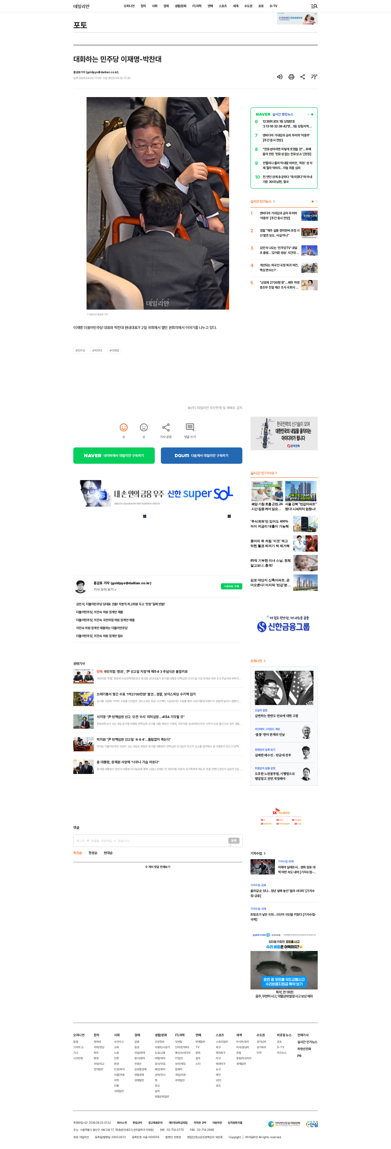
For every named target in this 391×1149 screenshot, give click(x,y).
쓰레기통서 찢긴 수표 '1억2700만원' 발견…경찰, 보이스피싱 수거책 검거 (146, 694)
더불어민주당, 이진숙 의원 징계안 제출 (99, 612)
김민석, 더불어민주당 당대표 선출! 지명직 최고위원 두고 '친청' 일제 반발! (120, 604)
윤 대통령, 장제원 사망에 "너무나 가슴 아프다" (128, 762)
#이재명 (114, 350)
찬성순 (93, 853)
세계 (235, 6)
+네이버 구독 (231, 586)
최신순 (77, 853)
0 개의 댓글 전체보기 (157, 867)
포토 (261, 6)
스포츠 (223, 6)
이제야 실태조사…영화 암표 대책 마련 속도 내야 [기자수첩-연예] (297, 872)
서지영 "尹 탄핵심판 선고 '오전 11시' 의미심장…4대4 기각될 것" (141, 716)
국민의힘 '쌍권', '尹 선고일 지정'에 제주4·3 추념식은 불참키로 (142, 671)
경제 (166, 6)
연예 (210, 6)
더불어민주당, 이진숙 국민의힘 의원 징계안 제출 (105, 620)
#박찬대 (97, 350)
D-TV (273, 6)
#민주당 (80, 350)
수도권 (248, 6)
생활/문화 (180, 6)
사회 (154, 6)
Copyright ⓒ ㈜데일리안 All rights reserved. (255, 1137)
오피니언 (129, 6)
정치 (143, 6)
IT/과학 (196, 6)
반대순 (108, 853)
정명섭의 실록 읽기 (265, 750)
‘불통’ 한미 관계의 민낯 (270, 735)
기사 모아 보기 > (105, 589)
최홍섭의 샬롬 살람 (265, 768)
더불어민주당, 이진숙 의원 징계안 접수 (99, 636)
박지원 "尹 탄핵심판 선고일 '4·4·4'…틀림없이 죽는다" (134, 739)
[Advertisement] (158, 801)
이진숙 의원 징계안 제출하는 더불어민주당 (102, 628)
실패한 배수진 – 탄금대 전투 (273, 755)
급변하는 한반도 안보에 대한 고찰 (276, 716)
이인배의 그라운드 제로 (267, 729)
